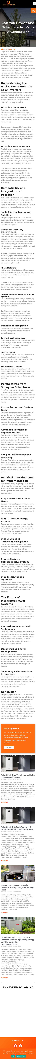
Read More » (4, 802)
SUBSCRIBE (9, 747)
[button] (34, 3)
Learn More (21, 1056)
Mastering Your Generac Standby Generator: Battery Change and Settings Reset (17, 887)
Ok (13, 1056)
